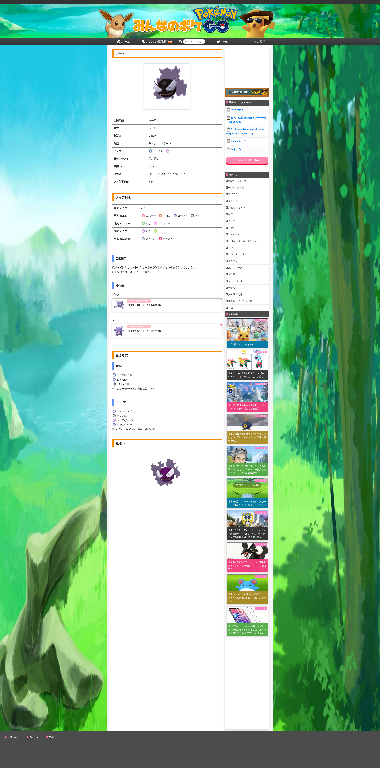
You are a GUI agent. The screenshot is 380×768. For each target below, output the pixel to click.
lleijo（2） (236, 149)
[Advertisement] (247, 65)
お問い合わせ (14, 737)
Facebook (35, 737)
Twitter (52, 737)
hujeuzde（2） (239, 141)
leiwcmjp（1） (239, 109)
